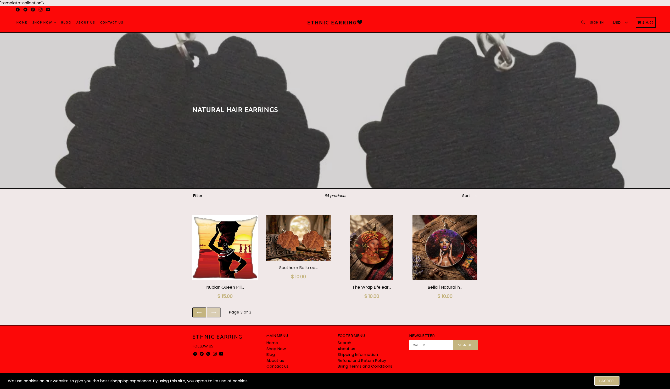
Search (344, 342)
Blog (66, 22)
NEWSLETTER (422, 335)
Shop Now (42, 22)
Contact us (111, 22)
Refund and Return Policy (362, 360)
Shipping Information (358, 354)
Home (21, 22)
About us (85, 22)
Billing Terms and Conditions (365, 366)
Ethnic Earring (217, 337)
